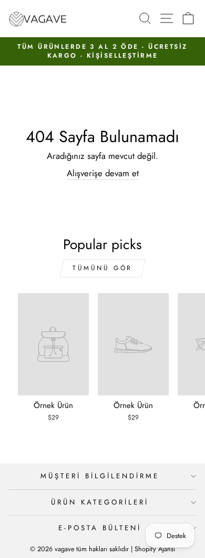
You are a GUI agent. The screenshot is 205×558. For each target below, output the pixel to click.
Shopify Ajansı (155, 549)
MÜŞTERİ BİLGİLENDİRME (99, 476)
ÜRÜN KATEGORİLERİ (100, 502)
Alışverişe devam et (103, 173)
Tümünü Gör (102, 268)
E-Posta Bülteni (99, 528)
